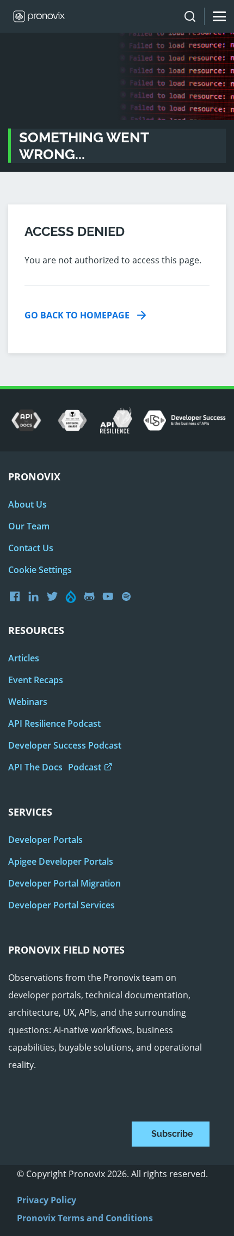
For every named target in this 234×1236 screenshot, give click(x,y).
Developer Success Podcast (64, 745)
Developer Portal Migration (64, 883)
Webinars (27, 702)
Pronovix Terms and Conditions (85, 1218)
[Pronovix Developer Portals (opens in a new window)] (110, 596)
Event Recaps (35, 680)
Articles (23, 658)
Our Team (29, 526)
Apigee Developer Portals (60, 861)
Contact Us (30, 548)
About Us (27, 504)
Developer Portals (45, 840)
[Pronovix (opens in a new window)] (17, 596)
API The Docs (54, 767)
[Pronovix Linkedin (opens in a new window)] (36, 596)
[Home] (35, 16)
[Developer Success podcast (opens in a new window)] (129, 596)
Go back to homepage (77, 315)
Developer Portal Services (61, 905)
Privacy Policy (46, 1200)
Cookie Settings (40, 570)
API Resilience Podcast (54, 723)
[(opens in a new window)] (26, 421)
